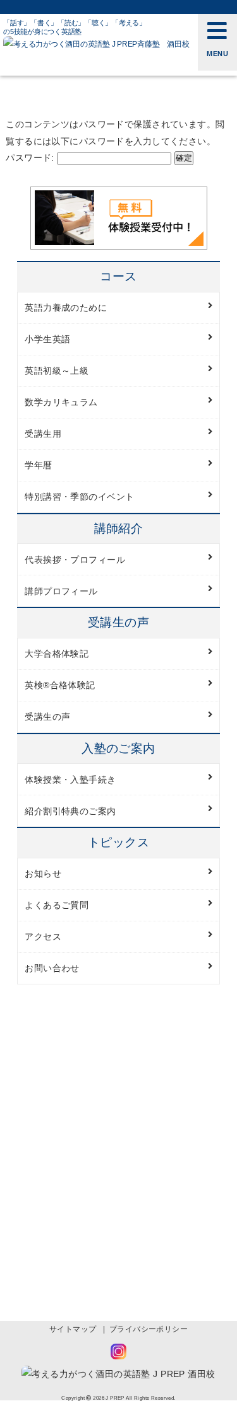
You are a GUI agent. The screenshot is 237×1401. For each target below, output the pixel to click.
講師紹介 (118, 528)
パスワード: (31, 158)
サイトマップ (73, 1329)
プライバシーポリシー (148, 1329)
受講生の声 (118, 622)
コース (118, 276)
